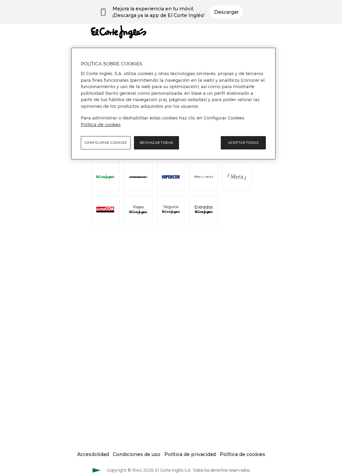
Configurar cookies (105, 142)
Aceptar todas (243, 142)
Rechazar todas (156, 142)
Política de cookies (101, 124)
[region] (173, 103)
